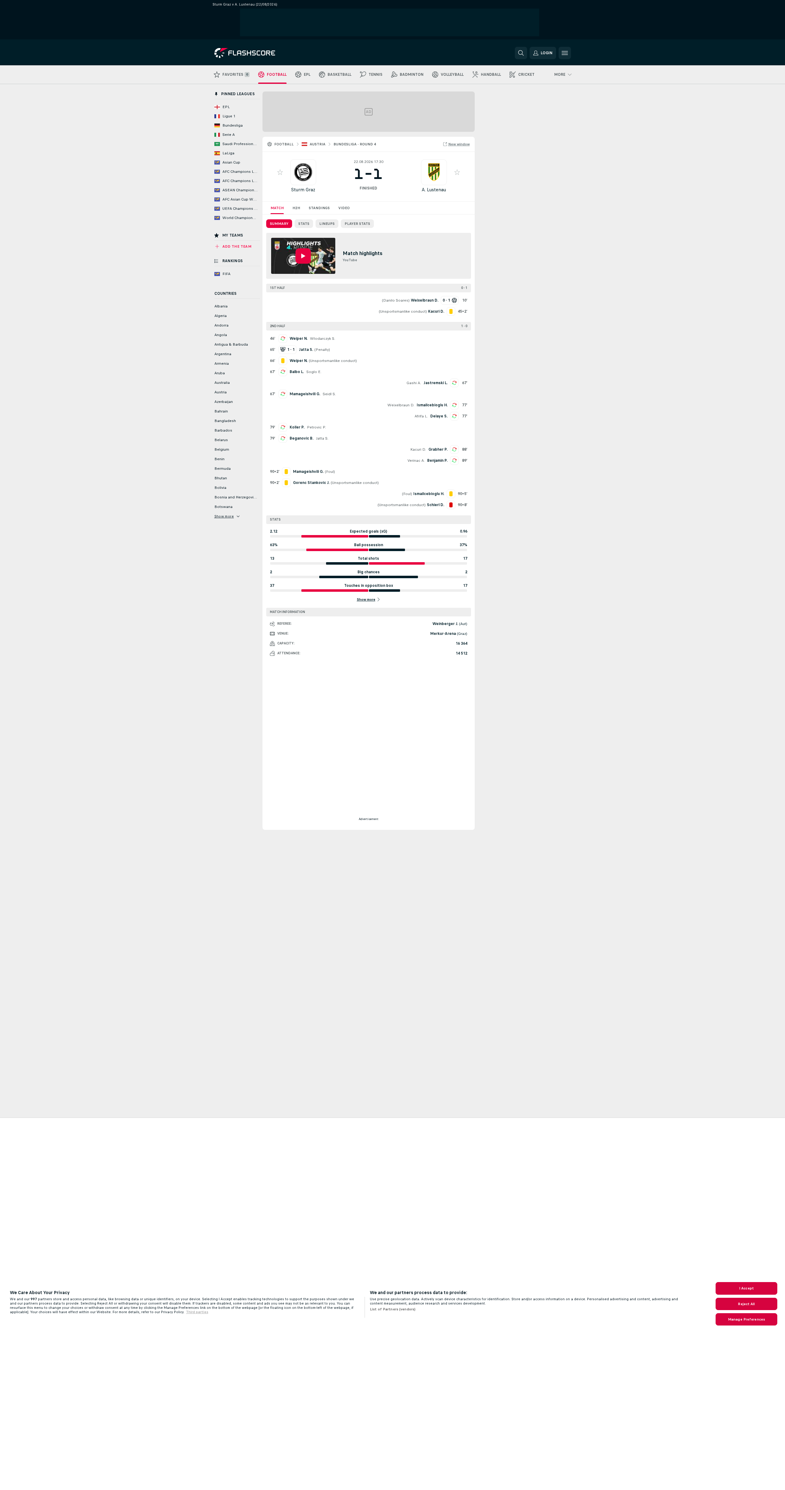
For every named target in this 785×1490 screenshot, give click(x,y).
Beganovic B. (301, 438)
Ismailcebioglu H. (432, 405)
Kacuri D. (418, 449)
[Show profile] (303, 172)
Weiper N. (299, 338)
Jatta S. (322, 438)
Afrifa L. (421, 416)
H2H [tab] (296, 208)
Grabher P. (438, 449)
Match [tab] (277, 208)
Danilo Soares (395, 300)
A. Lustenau (434, 190)
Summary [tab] (279, 223)
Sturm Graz (303, 190)
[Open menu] (565, 53)
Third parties (197, 1312)
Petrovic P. (316, 427)
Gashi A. (414, 382)
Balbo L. (297, 371)
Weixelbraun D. (400, 405)
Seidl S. (329, 394)
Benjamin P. (437, 460)
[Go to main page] (256, 53)
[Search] (521, 53)
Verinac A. (416, 460)
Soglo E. (313, 371)
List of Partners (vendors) (392, 1309)
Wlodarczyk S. (322, 338)
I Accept (746, 1288)
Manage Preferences (746, 1319)
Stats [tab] (303, 223)
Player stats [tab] (357, 223)
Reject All (746, 1304)
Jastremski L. (435, 382)
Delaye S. (439, 416)
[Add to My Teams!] (280, 172)
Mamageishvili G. (305, 394)
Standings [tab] (319, 208)
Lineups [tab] (327, 223)
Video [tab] (344, 208)
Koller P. (297, 427)
